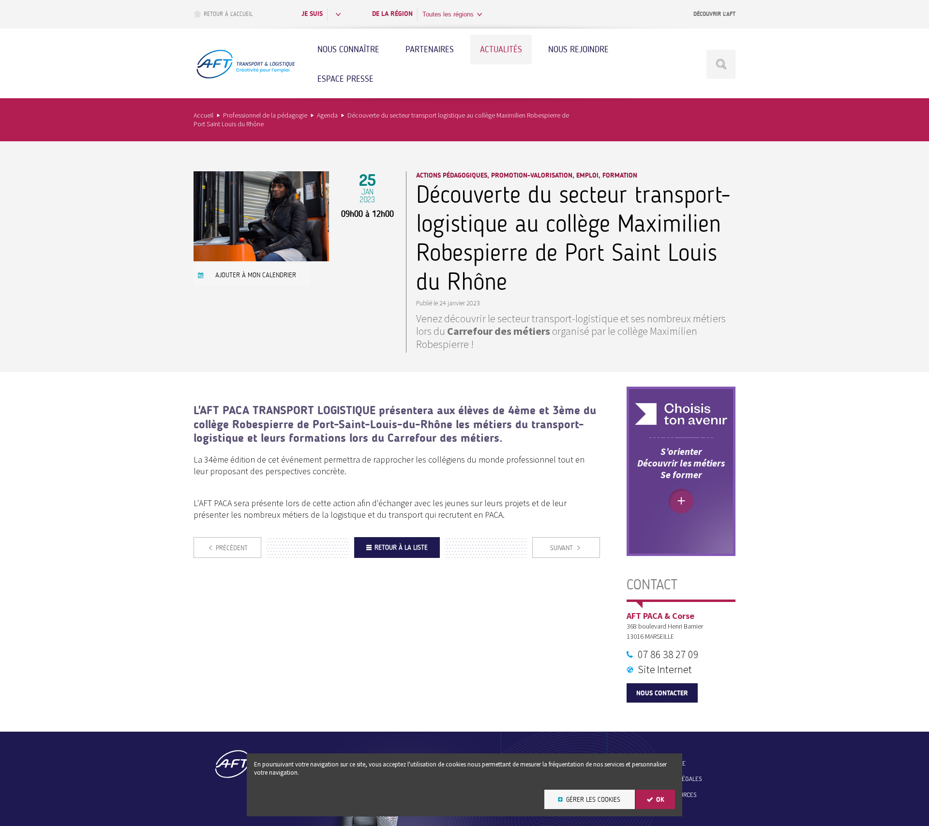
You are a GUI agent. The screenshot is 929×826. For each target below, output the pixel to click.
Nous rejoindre (578, 49)
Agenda (327, 115)
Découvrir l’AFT (714, 14)
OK (660, 800)
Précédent (232, 548)
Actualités (501, 49)
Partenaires (429, 49)
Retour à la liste (401, 547)
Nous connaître (348, 49)
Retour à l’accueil (228, 14)
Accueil (203, 115)
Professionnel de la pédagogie (265, 115)
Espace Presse (345, 79)
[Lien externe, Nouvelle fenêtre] (681, 414)
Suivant (561, 548)
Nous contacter (662, 693)
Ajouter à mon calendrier (255, 275)
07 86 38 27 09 (668, 654)
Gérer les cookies (593, 800)
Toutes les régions (448, 14)
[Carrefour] (261, 258)
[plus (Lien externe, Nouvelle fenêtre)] (681, 501)
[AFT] (245, 77)
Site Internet (665, 669)
